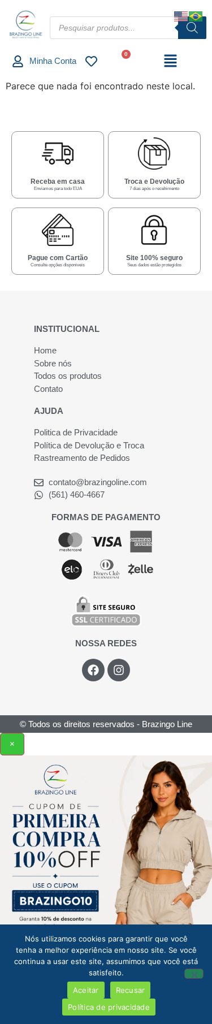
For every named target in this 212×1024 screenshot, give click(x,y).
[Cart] (121, 61)
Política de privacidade (109, 1007)
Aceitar (86, 990)
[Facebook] (93, 670)
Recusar (130, 990)
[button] (170, 61)
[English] (181, 15)
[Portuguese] (196, 15)
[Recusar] (194, 974)
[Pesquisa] (192, 27)
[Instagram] (118, 670)
